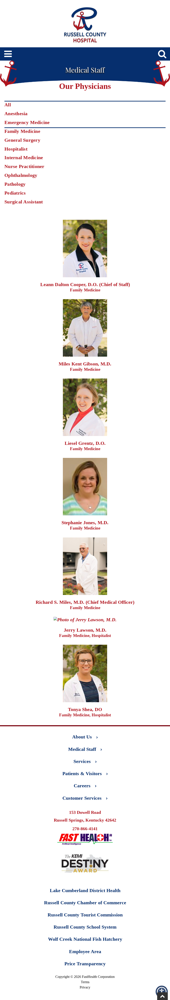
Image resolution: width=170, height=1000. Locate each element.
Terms (85, 982)
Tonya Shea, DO (85, 709)
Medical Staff (82, 749)
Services (82, 761)
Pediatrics (15, 193)
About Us (82, 737)
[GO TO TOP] (162, 996)
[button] (162, 992)
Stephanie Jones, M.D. (85, 522)
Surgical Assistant (23, 202)
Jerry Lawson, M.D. (85, 630)
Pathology (14, 184)
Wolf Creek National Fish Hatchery (85, 939)
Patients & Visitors (82, 773)
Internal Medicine (23, 157)
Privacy (85, 987)
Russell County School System (85, 927)
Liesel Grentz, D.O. (85, 443)
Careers (82, 785)
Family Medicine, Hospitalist (85, 635)
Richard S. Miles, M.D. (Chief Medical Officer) (85, 602)
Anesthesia (16, 113)
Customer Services (82, 798)
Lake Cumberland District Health (85, 890)
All (7, 104)
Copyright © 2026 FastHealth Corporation (85, 977)
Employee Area (85, 951)
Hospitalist (15, 149)
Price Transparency (85, 963)
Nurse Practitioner (24, 166)
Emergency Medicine (27, 122)
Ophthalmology (20, 175)
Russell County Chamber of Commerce (85, 902)
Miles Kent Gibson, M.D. (85, 364)
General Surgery (22, 140)
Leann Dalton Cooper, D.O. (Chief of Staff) (85, 284)
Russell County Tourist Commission (85, 915)
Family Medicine (22, 131)
